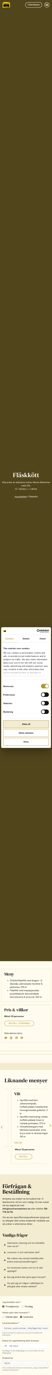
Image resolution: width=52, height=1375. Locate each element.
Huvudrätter (20, 496)
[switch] (45, 695)
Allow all (26, 724)
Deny (26, 742)
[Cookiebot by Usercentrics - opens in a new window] (37, 631)
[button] (46, 4)
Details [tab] (26, 638)
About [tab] (43, 638)
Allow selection (26, 733)
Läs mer (11, 1142)
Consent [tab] (9, 638)
